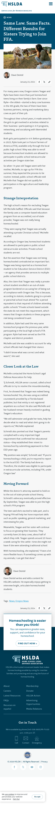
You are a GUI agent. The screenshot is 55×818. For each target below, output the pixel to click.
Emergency (37, 743)
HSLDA (17, 761)
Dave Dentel (17, 75)
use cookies (9, 794)
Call (16, 743)
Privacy (44, 761)
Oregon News (22, 601)
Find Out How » (27, 643)
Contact (25, 743)
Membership (32, 686)
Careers (7, 690)
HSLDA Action (33, 695)
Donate (29, 690)
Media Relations (34, 708)
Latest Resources (12, 695)
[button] (39, 82)
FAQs (6, 700)
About (7, 686)
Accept (37, 796)
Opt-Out (16, 799)
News (12, 601)
